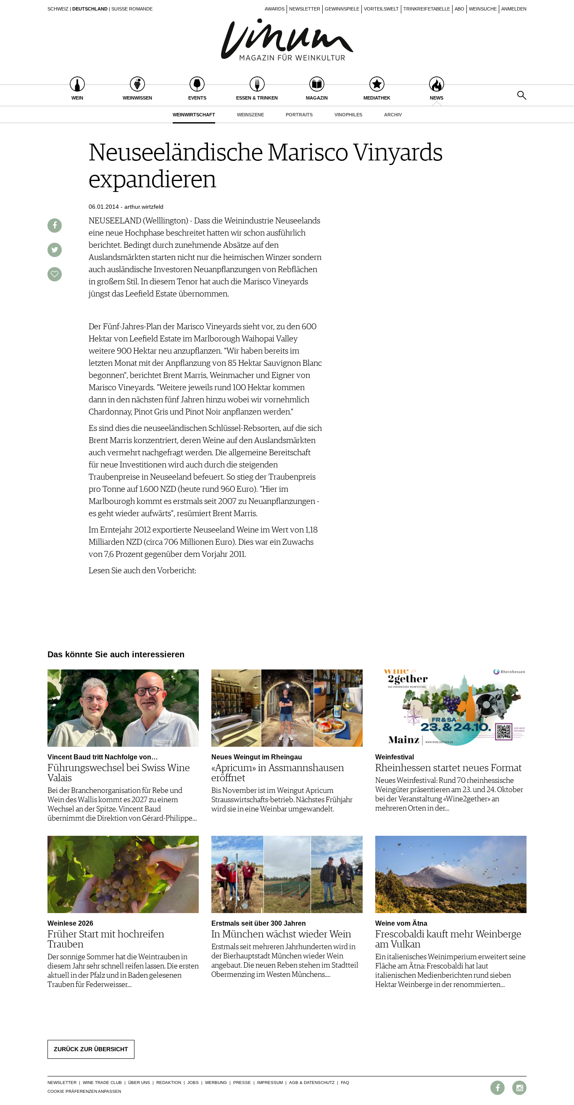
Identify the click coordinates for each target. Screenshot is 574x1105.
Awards (274, 8)
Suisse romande (132, 8)
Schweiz (57, 8)
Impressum (270, 1082)
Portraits (299, 114)
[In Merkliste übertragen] (54, 274)
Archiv (393, 114)
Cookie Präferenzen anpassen (84, 1091)
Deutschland (90, 8)
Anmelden (514, 8)
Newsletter (304, 8)
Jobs (193, 1082)
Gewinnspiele (342, 8)
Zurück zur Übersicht (91, 1049)
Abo (459, 8)
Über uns (139, 1082)
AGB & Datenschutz (311, 1082)
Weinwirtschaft (194, 114)
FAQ (345, 1082)
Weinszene (250, 114)
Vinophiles (348, 114)
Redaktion (168, 1082)
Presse (242, 1082)
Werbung (216, 1082)
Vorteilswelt (381, 8)
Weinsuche (483, 8)
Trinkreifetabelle (426, 8)
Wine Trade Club (102, 1082)
